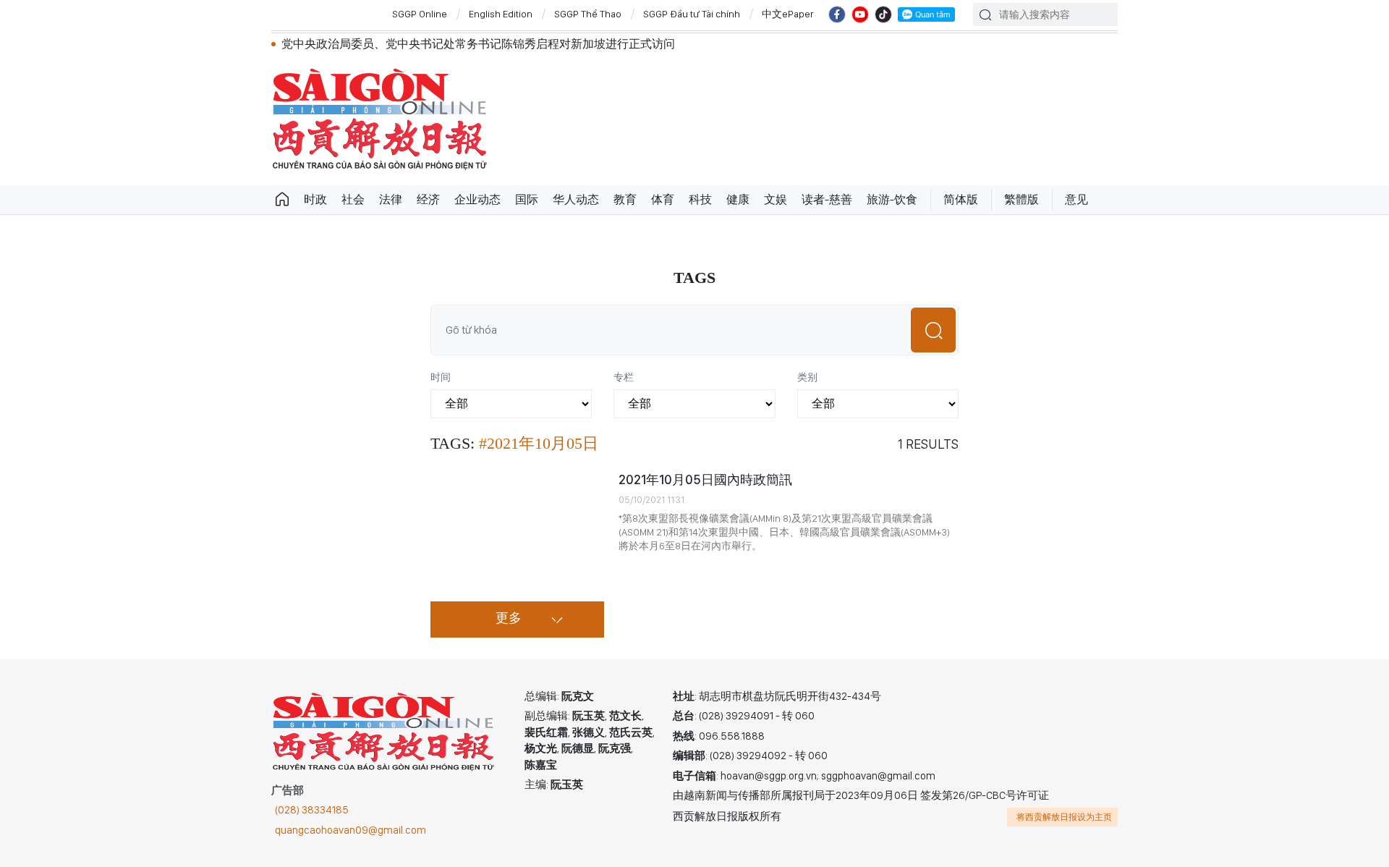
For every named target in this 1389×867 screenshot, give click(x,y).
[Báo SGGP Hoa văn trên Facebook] (837, 14)
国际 (526, 199)
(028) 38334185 (312, 809)
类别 (807, 377)
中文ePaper (788, 14)
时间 (440, 377)
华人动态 (576, 199)
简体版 (960, 199)
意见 (1076, 199)
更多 (509, 619)
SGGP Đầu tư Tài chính (691, 14)
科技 (700, 199)
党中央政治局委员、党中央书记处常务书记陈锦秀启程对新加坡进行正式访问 (478, 44)
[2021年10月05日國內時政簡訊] (517, 529)
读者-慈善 (827, 199)
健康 (737, 199)
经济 (428, 199)
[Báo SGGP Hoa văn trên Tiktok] (883, 14)
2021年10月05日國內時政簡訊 (705, 479)
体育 (662, 199)
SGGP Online (419, 14)
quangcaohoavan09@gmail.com (350, 830)
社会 (353, 199)
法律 (390, 199)
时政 (315, 199)
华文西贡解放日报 (379, 119)
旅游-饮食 (892, 199)
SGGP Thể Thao (587, 14)
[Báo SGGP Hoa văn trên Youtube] (860, 14)
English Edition (500, 14)
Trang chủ (282, 199)
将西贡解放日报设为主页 (1064, 817)
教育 (625, 199)
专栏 (623, 377)
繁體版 (1021, 199)
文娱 (775, 199)
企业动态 (477, 199)
